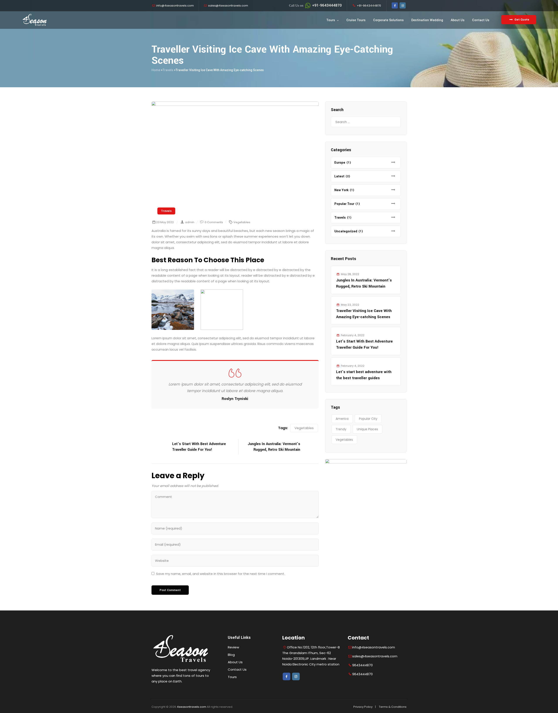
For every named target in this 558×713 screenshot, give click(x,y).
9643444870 (362, 665)
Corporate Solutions (388, 20)
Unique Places (367, 429)
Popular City (368, 418)
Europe (339, 162)
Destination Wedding (427, 20)
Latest (339, 176)
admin (189, 222)
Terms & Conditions (393, 707)
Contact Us (480, 20)
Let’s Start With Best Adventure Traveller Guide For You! (364, 344)
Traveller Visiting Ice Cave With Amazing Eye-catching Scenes (364, 314)
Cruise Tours (356, 20)
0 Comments (214, 222)
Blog (231, 654)
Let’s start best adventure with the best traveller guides (363, 375)
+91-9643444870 (315, 5)
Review (233, 647)
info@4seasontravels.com (175, 5)
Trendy (341, 429)
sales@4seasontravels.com (228, 5)
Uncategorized (345, 231)
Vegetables (241, 222)
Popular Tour (344, 204)
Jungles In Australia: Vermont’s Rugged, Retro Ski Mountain (364, 283)
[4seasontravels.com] (35, 20)
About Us (457, 20)
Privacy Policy (363, 707)
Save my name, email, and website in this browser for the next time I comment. (220, 573)
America (342, 418)
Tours (330, 20)
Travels (166, 211)
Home (155, 70)
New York (341, 190)
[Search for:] (366, 122)
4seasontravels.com (191, 707)
